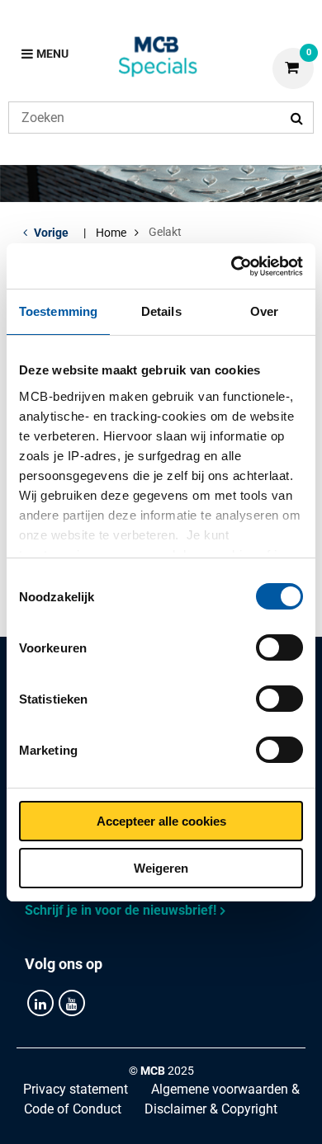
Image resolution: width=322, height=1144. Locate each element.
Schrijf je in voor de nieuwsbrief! (120, 910)
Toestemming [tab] (58, 311)
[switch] (279, 647)
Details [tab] (161, 311)
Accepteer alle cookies (161, 821)
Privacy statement (75, 1089)
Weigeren (161, 868)
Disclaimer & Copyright (210, 1109)
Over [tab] (264, 311)
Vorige (51, 232)
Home (111, 232)
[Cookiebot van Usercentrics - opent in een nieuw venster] (231, 266)
